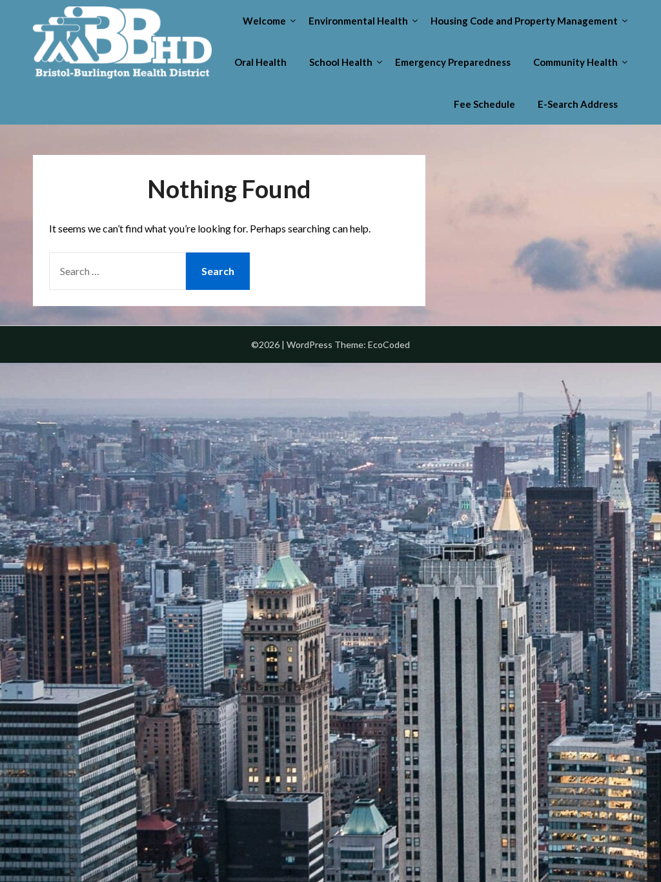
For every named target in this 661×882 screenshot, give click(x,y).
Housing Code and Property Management (524, 20)
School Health (340, 62)
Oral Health (260, 62)
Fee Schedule (484, 104)
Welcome (264, 20)
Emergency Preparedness (453, 62)
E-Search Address (578, 104)
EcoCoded (389, 344)
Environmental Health (358, 20)
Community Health (575, 62)
